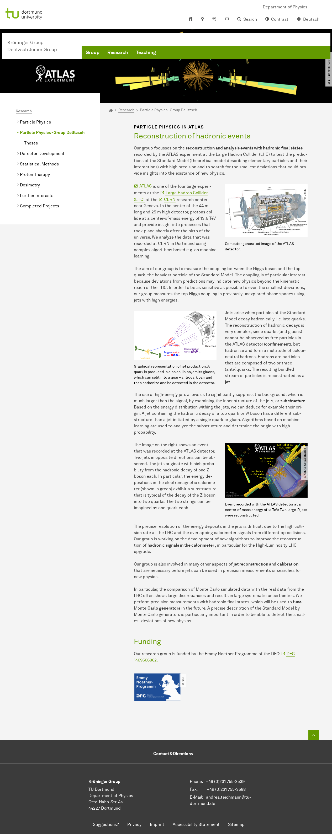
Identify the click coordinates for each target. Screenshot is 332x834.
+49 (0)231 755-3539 (225, 781)
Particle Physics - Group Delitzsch (52, 132)
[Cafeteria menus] (191, 19)
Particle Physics (35, 122)
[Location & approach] (202, 19)
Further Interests (36, 195)
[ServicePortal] (214, 19)
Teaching (146, 52)
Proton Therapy (35, 174)
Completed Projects (39, 205)
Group (92, 52)
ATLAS (145, 186)
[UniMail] (226, 19)
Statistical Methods (39, 164)
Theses (31, 143)
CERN (170, 199)
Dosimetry (30, 184)
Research (117, 52)
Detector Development (42, 153)
